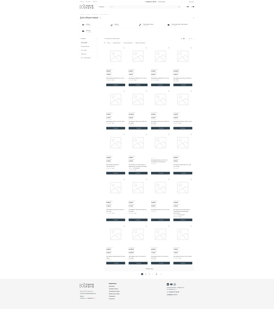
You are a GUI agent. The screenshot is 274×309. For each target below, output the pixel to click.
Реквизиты (112, 296)
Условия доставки (114, 291)
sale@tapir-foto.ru (172, 294)
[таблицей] (194, 38)
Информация (112, 283)
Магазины (112, 286)
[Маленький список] (182, 38)
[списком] (191, 38)
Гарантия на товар (114, 293)
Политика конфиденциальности (88, 293)
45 (156, 274)
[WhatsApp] (175, 284)
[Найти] (179, 6)
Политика (112, 298)
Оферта (82, 296)
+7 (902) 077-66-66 (150, 1)
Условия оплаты (113, 288)
